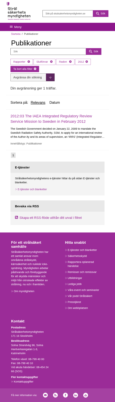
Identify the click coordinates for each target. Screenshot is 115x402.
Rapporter (19, 61)
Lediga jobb (75, 284)
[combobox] (75, 13)
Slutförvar (42, 61)
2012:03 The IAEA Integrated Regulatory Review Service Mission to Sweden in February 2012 (51, 118)
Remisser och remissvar (82, 272)
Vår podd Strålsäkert (80, 296)
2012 (81, 61)
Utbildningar (75, 278)
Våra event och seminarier (83, 290)
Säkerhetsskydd (77, 256)
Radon (63, 61)
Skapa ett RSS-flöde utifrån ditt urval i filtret (50, 218)
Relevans (38, 102)
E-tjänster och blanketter (32, 189)
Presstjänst (74, 302)
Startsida (16, 34)
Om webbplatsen (78, 308)
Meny (18, 27)
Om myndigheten (24, 291)
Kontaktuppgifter (23, 381)
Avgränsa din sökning (27, 77)
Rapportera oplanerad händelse (81, 264)
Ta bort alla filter (22, 68)
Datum (54, 102)
